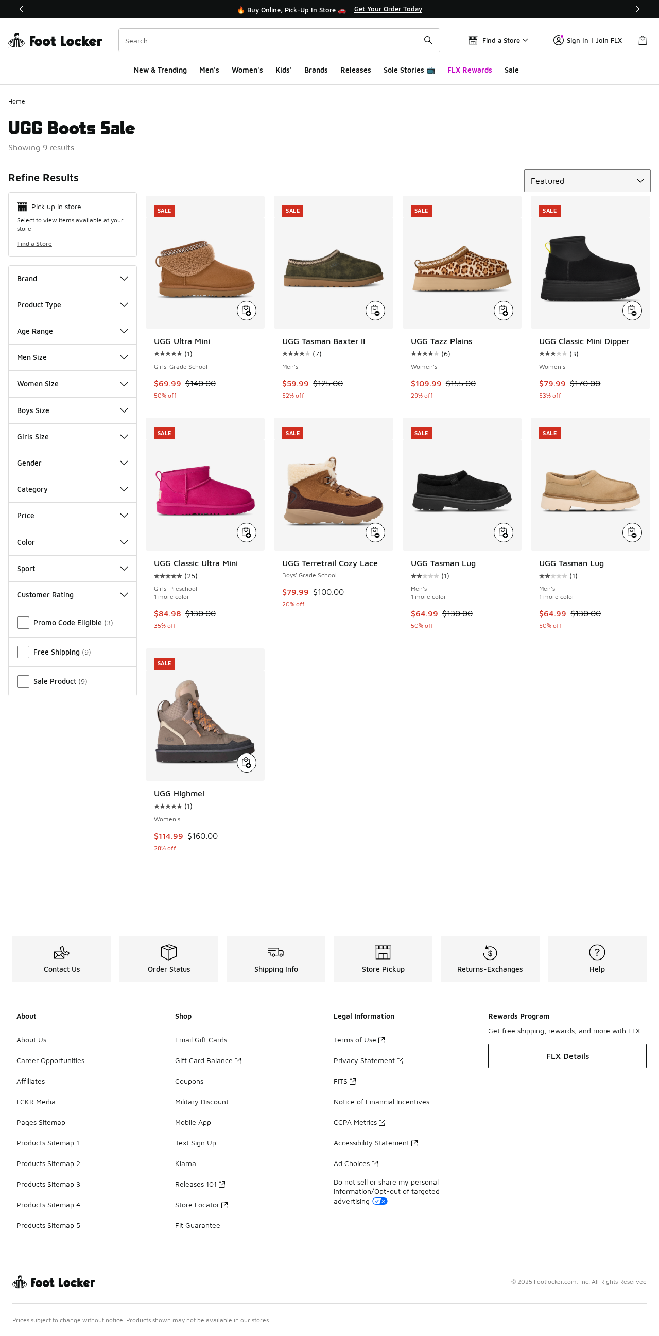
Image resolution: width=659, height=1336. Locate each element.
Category (32, 489)
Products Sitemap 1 (47, 1142)
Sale (512, 69)
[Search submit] (428, 40)
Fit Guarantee (197, 1225)
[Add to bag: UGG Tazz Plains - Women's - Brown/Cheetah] (503, 310)
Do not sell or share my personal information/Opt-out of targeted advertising (387, 1191)
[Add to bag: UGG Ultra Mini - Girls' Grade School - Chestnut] (246, 310)
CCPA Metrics (355, 1122)
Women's (247, 69)
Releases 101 (196, 1183)
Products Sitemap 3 (48, 1183)
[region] (329, 9)
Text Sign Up (195, 1142)
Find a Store (34, 243)
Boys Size (33, 410)
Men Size (32, 357)
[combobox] (279, 40)
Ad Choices (352, 1163)
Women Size (38, 383)
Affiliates (30, 1080)
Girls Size (33, 436)
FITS (341, 1080)
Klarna (185, 1163)
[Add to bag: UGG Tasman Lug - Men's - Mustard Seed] (632, 532)
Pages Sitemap (40, 1122)
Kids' (283, 69)
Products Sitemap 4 (48, 1204)
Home (16, 101)
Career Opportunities (50, 1060)
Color (26, 542)
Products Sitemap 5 (48, 1225)
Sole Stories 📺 (409, 69)
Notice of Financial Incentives (381, 1101)
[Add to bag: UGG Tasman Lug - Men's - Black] (503, 532)
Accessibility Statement (371, 1142)
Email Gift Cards (201, 1039)
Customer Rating (45, 594)
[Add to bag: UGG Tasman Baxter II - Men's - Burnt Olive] (375, 310)
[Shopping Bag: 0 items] (642, 40)
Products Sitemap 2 (48, 1163)
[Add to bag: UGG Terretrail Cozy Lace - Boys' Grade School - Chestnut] (375, 532)
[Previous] (21, 9)
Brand (27, 278)
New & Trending (160, 69)
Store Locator (197, 1204)
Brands (316, 69)
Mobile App (193, 1122)
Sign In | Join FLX (594, 40)
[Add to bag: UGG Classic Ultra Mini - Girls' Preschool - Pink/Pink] (246, 532)
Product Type (39, 304)
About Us (31, 1039)
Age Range (35, 331)
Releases (355, 69)
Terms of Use (355, 1039)
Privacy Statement (364, 1060)
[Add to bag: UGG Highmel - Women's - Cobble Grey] (246, 763)
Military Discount (202, 1101)
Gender (29, 462)
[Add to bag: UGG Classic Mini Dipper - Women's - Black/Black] (632, 310)
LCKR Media (36, 1101)
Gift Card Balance (204, 1060)
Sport (26, 568)
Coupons (189, 1080)
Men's (209, 69)
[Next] (637, 9)
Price (25, 515)
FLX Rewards (469, 69)
